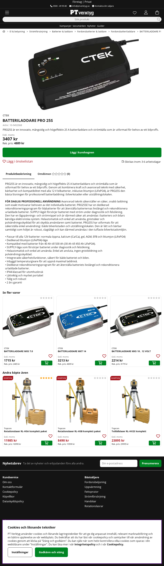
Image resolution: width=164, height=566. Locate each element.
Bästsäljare (92, 477)
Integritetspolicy (84, 544)
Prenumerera (150, 463)
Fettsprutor (91, 491)
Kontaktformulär (13, 487)
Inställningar (20, 552)
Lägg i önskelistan (19, 161)
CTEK (6, 115)
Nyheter (91, 25)
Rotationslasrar (94, 506)
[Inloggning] (146, 12)
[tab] (18, 174)
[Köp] (46, 363)
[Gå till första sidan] (4, 31)
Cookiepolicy (10, 491)
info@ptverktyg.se (81, 5)
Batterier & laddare (62, 31)
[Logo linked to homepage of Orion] (82, 12)
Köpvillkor (9, 496)
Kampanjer (65, 25)
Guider (100, 25)
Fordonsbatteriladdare (123, 31)
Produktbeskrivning (18, 174)
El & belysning (17, 31)
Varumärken (79, 25)
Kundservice (10, 477)
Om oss (7, 482)
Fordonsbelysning (95, 482)
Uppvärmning (93, 487)
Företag (77, 2)
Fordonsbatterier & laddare (92, 31)
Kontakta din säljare (104, 5)
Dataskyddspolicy (13, 501)
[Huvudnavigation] (7, 12)
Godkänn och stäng (51, 552)
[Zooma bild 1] (82, 73)
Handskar (90, 501)
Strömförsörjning (38, 31)
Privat (88, 2)
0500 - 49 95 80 (60, 5)
